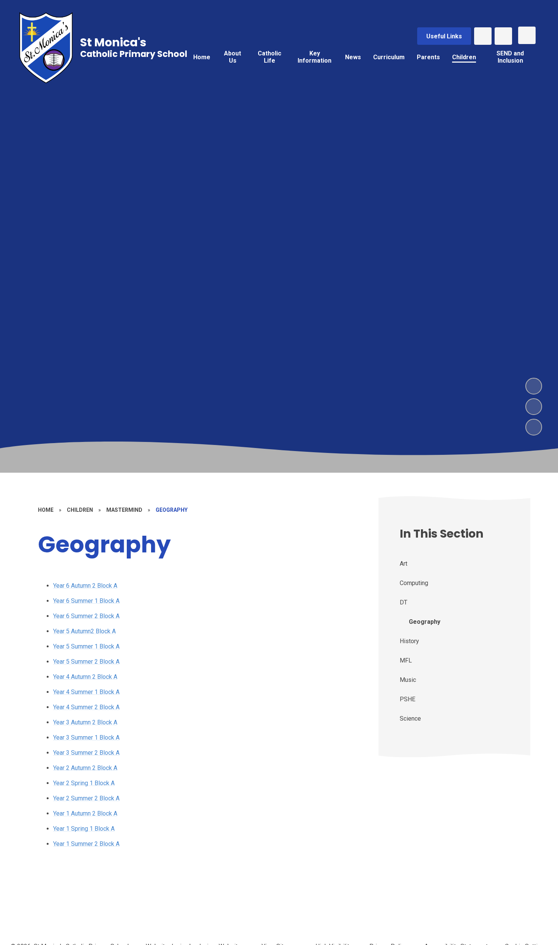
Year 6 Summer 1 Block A (86, 600)
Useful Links (444, 36)
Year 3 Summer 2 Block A (86, 752)
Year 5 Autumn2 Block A (84, 631)
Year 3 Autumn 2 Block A (85, 722)
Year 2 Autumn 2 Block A (85, 767)
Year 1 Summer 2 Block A (86, 843)
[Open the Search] (483, 36)
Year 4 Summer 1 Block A (86, 692)
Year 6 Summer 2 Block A (86, 616)
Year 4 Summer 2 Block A (86, 707)
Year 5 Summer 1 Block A (86, 646)
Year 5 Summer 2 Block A (86, 661)
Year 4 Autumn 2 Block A (85, 676)
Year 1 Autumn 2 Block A (85, 813)
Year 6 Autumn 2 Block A (85, 585)
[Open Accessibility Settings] (503, 36)
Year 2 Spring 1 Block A (84, 783)
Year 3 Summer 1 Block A (86, 737)
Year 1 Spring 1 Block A (84, 828)
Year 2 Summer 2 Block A (86, 798)
